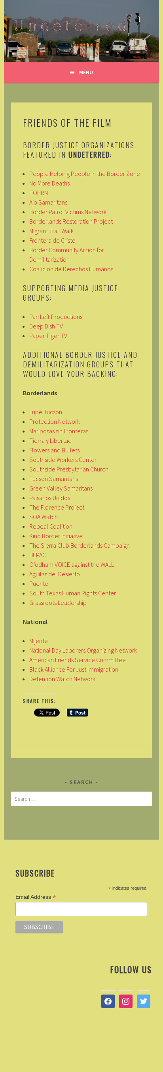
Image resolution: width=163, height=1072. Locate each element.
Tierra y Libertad (50, 440)
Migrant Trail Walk (51, 231)
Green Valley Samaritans (61, 488)
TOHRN (38, 193)
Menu (86, 72)
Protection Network (54, 421)
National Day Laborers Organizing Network (83, 650)
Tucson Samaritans (53, 479)
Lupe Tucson (45, 412)
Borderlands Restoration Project (71, 221)
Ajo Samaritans (48, 202)
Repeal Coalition (50, 526)
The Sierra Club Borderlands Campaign (79, 545)
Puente (38, 583)
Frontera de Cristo (52, 240)
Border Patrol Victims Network (67, 212)
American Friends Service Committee (77, 660)
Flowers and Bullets (54, 450)
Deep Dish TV (46, 326)
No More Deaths (49, 183)
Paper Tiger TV (48, 336)
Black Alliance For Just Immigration (73, 669)
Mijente (38, 641)
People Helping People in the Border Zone (84, 174)
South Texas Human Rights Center (72, 593)
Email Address (35, 897)
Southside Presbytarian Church (68, 469)
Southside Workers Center (63, 460)
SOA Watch (43, 517)
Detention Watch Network (62, 679)
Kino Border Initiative (56, 536)
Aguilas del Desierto (54, 574)
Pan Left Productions (55, 317)
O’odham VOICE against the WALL (71, 564)
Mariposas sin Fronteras (58, 431)
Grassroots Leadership (58, 603)
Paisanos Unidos (49, 498)
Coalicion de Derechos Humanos (71, 269)
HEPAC (37, 555)
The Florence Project (56, 507)
